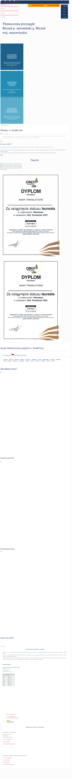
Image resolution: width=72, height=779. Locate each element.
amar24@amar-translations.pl (53, 5)
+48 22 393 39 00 (35, 5)
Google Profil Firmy (29, 773)
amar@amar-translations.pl (9, 764)
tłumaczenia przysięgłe (22, 137)
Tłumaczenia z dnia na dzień (7, 458)
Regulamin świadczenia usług (27, 771)
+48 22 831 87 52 (7, 762)
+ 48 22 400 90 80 (7, 741)
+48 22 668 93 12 (7, 759)
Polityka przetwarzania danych (17, 771)
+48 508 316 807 (8, 757)
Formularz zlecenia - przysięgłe (40, 771)
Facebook (34, 773)
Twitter (37, 773)
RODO (56, 771)
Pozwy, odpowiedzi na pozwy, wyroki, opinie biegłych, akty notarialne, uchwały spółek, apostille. (12, 91)
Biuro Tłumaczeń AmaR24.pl (30, 769)
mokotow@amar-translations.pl (10, 743)
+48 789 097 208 (12, 716)
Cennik (33, 771)
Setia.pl (40, 777)
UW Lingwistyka (36, 776)
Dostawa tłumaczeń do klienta (7, 549)
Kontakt (42, 773)
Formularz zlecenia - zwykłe (50, 771)
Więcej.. (12, 66)
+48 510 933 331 (8, 739)
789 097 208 (41, 5)
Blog (40, 773)
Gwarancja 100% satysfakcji (7, 637)
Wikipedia (31, 776)
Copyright (20, 769)
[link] (11, 4)
